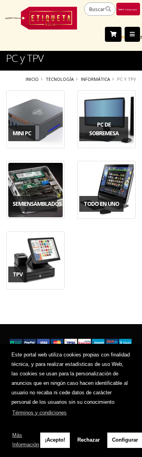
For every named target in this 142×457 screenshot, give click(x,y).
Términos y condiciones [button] (39, 413)
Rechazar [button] (88, 440)
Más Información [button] (25, 440)
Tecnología (60, 79)
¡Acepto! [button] (55, 440)
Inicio (32, 79)
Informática (95, 79)
